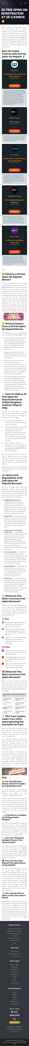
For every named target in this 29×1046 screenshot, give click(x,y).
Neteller (14, 995)
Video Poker (14, 984)
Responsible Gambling (14, 1027)
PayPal (14, 992)
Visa (14, 999)
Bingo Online (14, 965)
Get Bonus (14, 85)
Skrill (14, 997)
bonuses (13, 41)
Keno (14, 979)
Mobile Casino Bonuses (14, 931)
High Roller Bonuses (14, 938)
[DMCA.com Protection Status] (14, 1023)
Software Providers (14, 1029)
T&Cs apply (14, 81)
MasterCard (14, 1002)
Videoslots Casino (14, 954)
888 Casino (14, 951)
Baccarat (15, 972)
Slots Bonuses (14, 940)
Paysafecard (14, 1004)
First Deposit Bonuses (14, 933)
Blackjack (15, 974)
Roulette (14, 967)
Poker (14, 981)
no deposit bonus (15, 378)
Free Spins (14, 936)
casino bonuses (13, 631)
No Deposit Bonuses (14, 929)
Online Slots (14, 969)
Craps (15, 976)
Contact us (14, 1032)
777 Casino (14, 956)
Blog (14, 943)
